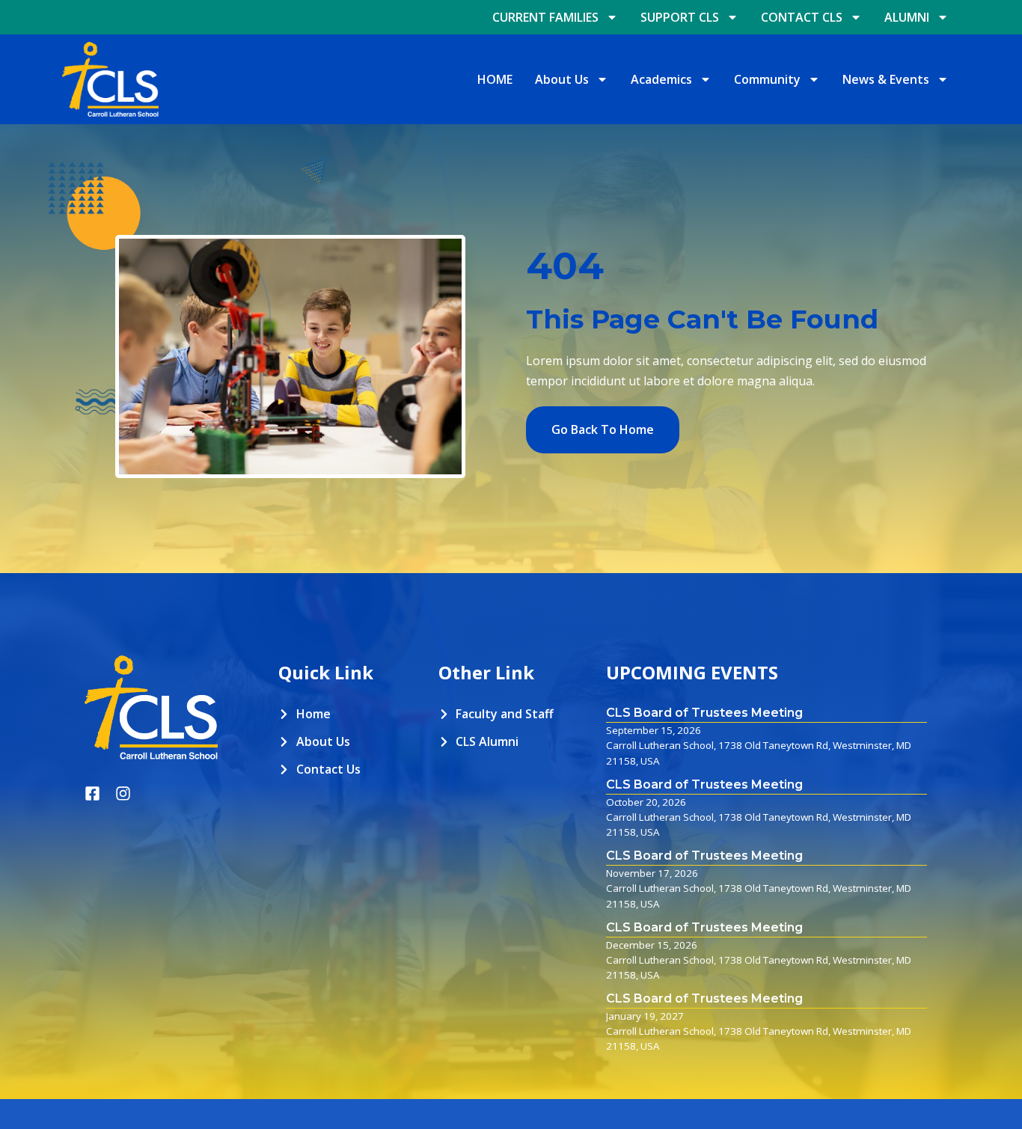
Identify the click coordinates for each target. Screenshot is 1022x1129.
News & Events (885, 79)
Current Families (545, 17)
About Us (562, 79)
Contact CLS (801, 17)
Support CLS (679, 17)
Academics (661, 79)
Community (767, 79)
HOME (494, 79)
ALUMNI (906, 17)
